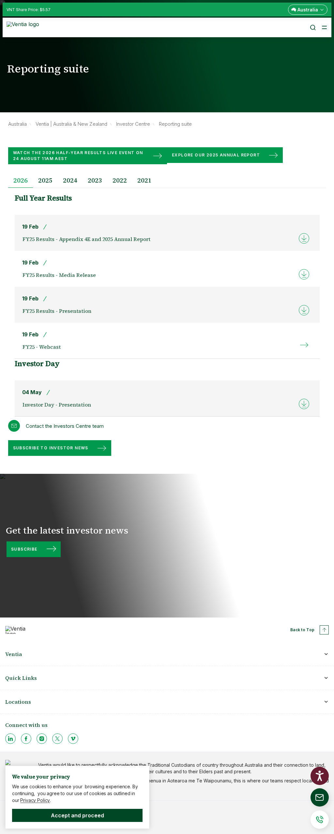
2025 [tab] (45, 180)
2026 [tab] (20, 180)
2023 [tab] (95, 180)
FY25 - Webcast (42, 346)
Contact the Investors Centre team (65, 426)
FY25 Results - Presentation (57, 310)
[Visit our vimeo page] (73, 738)
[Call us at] (320, 819)
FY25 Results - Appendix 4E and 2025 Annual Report (86, 239)
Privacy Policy (35, 800)
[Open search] (312, 27)
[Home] (24, 27)
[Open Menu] (324, 27)
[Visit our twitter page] (57, 738)
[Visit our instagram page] (42, 738)
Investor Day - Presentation (57, 404)
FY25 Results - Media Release (59, 275)
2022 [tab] (120, 180)
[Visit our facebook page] (26, 738)
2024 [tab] (70, 180)
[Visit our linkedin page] (10, 738)
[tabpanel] (167, 305)
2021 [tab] (144, 180)
